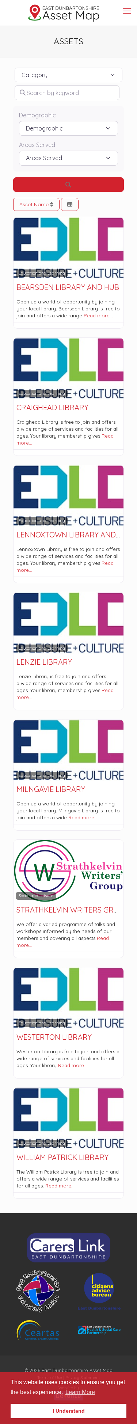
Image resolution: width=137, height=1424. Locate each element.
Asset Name (34, 204)
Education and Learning (42, 273)
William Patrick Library (62, 1157)
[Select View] (70, 204)
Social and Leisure (36, 895)
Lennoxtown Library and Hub (74, 534)
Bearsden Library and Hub (67, 287)
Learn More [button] (80, 1392)
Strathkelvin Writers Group (72, 909)
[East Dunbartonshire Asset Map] (64, 13)
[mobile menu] (127, 11)
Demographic (37, 115)
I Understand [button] (69, 1411)
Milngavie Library (50, 789)
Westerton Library (54, 1037)
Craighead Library (52, 407)
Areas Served (37, 144)
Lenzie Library (44, 661)
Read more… (98, 315)
